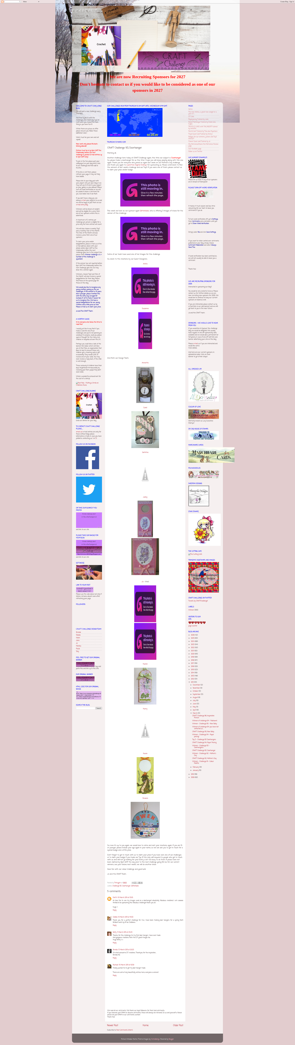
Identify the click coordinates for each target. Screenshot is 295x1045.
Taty (77, 651)
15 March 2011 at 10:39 (126, 965)
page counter (192, 626)
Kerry (145, 709)
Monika (78, 646)
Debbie (115, 917)
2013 (193, 676)
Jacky (145, 497)
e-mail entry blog (82, 205)
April (194, 710)
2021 (193, 651)
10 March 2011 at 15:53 (125, 917)
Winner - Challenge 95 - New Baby (204, 724)
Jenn (78, 640)
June (195, 704)
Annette (145, 363)
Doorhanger (126, 886)
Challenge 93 (117, 886)
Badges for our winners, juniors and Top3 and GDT (202, 138)
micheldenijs (155, 1039)
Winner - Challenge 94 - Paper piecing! (203, 735)
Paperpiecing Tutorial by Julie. (198, 119)
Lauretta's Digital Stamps (136, 165)
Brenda (115, 950)
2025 (193, 638)
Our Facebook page (194, 149)
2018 (193, 660)
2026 (193, 635)
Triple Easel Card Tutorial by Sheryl (200, 134)
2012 (193, 679)
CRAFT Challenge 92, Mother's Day (204, 758)
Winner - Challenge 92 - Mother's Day (204, 754)
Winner (191, 610)
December (197, 685)
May (194, 707)
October (196, 691)
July (194, 700)
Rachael (115, 965)
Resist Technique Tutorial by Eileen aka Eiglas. (202, 123)
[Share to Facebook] (139, 883)
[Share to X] (137, 883)
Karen (145, 664)
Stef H (115, 897)
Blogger (171, 1039)
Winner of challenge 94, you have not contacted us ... (205, 728)
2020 (193, 654)
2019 (193, 657)
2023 (193, 644)
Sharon (145, 798)
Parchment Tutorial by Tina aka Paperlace (202, 131)
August (195, 697)
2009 (193, 777)
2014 (193, 673)
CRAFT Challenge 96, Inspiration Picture (203, 717)
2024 (193, 641)
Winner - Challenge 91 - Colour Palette (203, 762)
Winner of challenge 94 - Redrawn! (204, 721)
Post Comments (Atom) (124, 1030)
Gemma (145, 452)
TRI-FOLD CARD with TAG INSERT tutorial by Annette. (202, 128)
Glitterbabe (144, 211)
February (196, 767)
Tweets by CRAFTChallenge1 (198, 601)
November (196, 688)
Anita (145, 264)
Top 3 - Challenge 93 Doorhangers (204, 739)
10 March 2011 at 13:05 (125, 897)
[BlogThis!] (135, 883)
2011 (192, 682)
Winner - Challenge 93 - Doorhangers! (200, 746)
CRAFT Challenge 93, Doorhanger (203, 750)
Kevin (145, 753)
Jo (142, 581)
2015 (193, 670)
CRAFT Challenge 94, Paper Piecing (204, 742)
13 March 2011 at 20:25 (126, 950)
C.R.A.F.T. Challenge (87, 10)
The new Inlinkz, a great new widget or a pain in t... (202, 113)
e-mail (83, 200)
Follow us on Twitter (195, 151)
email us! (79, 432)
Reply (115, 910)
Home (145, 1025)
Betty (115, 932)
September (197, 694)
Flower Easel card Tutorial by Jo (199, 141)
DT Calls (191, 116)
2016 (193, 666)
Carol (145, 407)
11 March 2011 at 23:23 (124, 932)
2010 (192, 774)
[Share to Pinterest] (141, 883)
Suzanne (145, 308)
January (196, 770)
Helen (78, 638)
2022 (193, 647)
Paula (78, 649)
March (195, 713)
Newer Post (112, 1025)
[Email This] (133, 883)
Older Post (178, 1025)
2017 (192, 663)
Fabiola (78, 635)
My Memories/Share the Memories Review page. (203, 145)
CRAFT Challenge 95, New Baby (203, 731)
